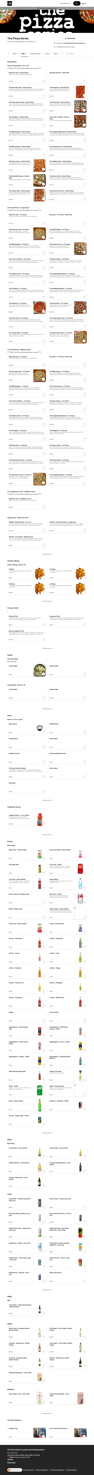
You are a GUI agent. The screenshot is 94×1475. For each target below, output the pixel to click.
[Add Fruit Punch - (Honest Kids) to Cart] (43, 931)
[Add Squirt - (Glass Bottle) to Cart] (43, 1108)
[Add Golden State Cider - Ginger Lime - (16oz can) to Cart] (43, 1236)
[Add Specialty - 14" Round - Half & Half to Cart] (84, 364)
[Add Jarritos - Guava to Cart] (43, 961)
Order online (11, 1462)
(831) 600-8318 (12, 1453)
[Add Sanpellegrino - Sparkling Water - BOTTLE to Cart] (84, 1064)
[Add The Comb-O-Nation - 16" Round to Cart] (43, 266)
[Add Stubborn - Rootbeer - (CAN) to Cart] (84, 1108)
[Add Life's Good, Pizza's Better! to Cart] (84, 1436)
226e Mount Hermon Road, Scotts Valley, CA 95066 (23, 1455)
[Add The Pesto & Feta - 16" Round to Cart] (43, 326)
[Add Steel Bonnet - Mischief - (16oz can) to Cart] (43, 1280)
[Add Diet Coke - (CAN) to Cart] (84, 902)
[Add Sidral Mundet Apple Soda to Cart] (43, 1079)
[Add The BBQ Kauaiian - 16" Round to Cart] (43, 252)
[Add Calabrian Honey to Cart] (43, 761)
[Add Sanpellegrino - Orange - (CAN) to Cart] (43, 1064)
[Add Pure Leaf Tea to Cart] (84, 1020)
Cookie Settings (71, 1470)
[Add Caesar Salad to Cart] (43, 673)
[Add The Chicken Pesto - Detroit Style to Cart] (84, 154)
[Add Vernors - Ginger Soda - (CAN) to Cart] (43, 1123)
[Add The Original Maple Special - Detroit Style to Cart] (84, 139)
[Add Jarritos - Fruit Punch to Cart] (43, 946)
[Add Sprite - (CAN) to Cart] (43, 1094)
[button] (16, 53)
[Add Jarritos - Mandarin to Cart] (43, 975)
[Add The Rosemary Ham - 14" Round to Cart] (43, 379)
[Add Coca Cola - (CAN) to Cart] (84, 872)
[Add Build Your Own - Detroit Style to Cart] (43, 80)
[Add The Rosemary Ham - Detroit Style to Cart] (43, 95)
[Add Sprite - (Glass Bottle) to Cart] (84, 1094)
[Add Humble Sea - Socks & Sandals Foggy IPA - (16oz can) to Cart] (84, 1251)
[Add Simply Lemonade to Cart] (84, 1079)
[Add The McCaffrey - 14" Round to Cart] (43, 438)
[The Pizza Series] (9, 3)
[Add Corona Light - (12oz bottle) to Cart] (84, 1155)
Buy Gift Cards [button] (65, 3)
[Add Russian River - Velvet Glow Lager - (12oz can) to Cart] (43, 1265)
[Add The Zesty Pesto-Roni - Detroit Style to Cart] (84, 198)
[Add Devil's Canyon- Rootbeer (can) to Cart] (43, 902)
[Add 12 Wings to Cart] (84, 577)
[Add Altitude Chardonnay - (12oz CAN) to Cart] (43, 1380)
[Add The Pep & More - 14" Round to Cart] (43, 453)
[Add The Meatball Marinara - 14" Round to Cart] (84, 482)
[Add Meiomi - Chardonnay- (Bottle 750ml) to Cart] (84, 1365)
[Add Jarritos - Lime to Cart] (84, 961)
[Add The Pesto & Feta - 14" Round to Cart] (84, 453)
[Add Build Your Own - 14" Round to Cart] (43, 364)
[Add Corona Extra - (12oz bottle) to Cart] (43, 1155)
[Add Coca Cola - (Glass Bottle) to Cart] (43, 887)
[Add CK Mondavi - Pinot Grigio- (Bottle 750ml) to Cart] (84, 1336)
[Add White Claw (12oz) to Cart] (84, 1280)
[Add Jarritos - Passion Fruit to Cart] (43, 990)
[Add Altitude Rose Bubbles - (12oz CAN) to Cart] (84, 1401)
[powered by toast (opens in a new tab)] (14, 1470)
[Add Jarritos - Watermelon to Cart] (84, 1005)
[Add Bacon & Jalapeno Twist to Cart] (43, 639)
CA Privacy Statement (57, 1470)
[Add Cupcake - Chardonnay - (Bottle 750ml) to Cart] (43, 1351)
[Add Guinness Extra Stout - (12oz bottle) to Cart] (43, 1185)
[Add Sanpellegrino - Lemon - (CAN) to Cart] (84, 1049)
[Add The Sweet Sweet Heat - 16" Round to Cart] (84, 326)
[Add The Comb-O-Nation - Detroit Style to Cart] (84, 125)
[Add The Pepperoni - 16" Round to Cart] (43, 311)
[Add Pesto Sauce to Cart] (84, 776)
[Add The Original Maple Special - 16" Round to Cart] (84, 281)
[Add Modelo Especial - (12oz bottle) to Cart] (43, 1170)
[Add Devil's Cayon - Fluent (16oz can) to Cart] (84, 1206)
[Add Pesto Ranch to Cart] (84, 746)
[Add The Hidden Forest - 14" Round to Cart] (43, 423)
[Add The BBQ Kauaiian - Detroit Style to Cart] (43, 139)
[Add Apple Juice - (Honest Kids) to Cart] (43, 857)
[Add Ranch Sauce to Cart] (43, 731)
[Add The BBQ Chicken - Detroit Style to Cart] (43, 154)
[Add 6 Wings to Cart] (43, 577)
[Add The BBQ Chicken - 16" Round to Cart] (84, 237)
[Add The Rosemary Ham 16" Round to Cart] (43, 237)
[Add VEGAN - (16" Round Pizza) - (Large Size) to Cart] (84, 530)
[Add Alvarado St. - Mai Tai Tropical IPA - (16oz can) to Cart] (43, 1206)
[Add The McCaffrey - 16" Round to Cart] (43, 296)
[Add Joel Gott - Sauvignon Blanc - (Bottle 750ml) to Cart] (43, 1365)
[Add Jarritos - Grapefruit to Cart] (84, 946)
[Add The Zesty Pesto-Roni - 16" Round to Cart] (84, 340)
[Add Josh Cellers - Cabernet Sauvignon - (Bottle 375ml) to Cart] (43, 1312)
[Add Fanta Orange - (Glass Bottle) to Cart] (84, 916)
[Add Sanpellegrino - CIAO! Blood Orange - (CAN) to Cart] (84, 1035)
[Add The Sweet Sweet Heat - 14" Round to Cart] (43, 468)
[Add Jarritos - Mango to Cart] (84, 975)
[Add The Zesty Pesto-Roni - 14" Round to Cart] (43, 482)
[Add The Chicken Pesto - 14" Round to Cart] (84, 394)
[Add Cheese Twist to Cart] (43, 624)
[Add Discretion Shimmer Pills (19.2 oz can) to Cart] (43, 1221)
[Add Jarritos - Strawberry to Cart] (43, 1005)
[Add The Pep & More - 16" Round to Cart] (84, 311)
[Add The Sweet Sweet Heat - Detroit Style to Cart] (43, 110)
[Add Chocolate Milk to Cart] (43, 872)
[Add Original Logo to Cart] (43, 1436)
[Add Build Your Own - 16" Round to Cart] (43, 222)
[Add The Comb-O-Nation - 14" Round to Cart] (43, 408)
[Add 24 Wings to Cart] (84, 591)
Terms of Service (28, 1470)
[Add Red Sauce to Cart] (43, 790)
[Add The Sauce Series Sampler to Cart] (43, 776)
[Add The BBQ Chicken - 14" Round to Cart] (84, 379)
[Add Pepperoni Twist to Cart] (84, 624)
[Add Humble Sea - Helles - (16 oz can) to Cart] (43, 1251)
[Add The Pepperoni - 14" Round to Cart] (84, 438)
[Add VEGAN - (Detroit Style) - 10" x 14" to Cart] (43, 530)
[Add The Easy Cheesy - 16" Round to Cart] (84, 266)
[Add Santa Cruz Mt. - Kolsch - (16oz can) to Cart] (84, 1265)
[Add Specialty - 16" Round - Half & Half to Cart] (84, 222)
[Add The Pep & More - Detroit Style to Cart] (84, 110)
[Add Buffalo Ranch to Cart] (84, 731)
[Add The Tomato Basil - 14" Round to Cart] (84, 468)
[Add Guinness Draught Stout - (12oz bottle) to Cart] (84, 1170)
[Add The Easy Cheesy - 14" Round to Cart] (84, 408)
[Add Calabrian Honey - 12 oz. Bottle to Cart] (43, 823)
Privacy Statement (42, 1470)
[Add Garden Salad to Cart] (84, 673)
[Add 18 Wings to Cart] (43, 591)
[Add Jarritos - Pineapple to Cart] (84, 990)
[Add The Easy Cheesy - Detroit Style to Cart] (43, 169)
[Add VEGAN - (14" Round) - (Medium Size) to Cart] (43, 544)
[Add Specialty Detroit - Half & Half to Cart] (84, 80)
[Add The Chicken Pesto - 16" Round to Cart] (84, 252)
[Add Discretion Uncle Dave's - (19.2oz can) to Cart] (84, 1221)
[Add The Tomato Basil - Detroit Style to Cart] (43, 198)
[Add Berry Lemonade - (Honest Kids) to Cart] (84, 857)
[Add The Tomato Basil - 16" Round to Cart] (43, 340)
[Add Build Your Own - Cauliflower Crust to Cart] (43, 506)
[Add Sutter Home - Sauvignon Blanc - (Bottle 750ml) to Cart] (43, 1336)
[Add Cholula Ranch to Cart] (43, 746)
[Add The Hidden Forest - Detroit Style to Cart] (84, 169)
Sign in (84, 3)
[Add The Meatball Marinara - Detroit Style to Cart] (43, 184)
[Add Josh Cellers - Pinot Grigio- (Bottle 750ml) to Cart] (84, 1351)
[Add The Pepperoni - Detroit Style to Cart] (84, 95)
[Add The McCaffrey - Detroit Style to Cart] (43, 125)
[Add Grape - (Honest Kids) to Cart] (84, 931)
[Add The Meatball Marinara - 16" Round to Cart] (84, 296)
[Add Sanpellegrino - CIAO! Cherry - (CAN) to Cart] (43, 1049)
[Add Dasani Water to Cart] (84, 887)
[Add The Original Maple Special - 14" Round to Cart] (84, 423)
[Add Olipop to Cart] (43, 1020)
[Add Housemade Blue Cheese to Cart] (84, 761)
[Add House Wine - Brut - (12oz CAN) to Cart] (43, 1401)
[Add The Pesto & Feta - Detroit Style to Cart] (84, 184)
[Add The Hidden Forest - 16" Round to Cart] (43, 281)
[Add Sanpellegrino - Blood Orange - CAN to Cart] (43, 1035)
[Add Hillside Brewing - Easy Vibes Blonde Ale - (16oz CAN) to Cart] (84, 1236)
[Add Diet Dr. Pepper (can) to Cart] (43, 916)
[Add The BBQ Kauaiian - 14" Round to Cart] (43, 394)
